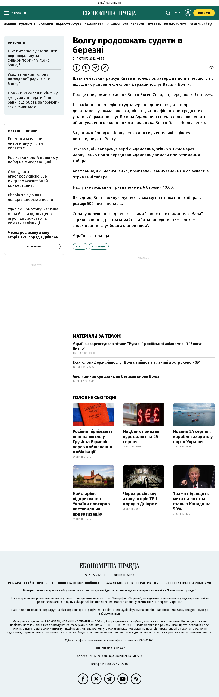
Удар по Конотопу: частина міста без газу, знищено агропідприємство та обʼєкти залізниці (33, 216)
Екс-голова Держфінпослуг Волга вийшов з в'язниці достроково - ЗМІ (137, 362)
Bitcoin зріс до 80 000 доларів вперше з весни (30, 197)
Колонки (45, 24)
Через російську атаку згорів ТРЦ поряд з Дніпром (140, 498)
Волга (80, 246)
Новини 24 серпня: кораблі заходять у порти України (193, 436)
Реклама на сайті (21, 583)
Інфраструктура (68, 24)
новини (10, 24)
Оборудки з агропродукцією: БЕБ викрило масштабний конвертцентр (28, 178)
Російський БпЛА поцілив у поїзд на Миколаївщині (33, 160)
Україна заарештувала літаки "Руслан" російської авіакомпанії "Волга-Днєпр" (138, 346)
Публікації (27, 24)
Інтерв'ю (154, 24)
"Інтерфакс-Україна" (126, 598)
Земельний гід (201, 24)
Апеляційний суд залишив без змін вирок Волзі (116, 376)
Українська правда (91, 235)
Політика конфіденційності (79, 583)
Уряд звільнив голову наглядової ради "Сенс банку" (29, 79)
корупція (98, 246)
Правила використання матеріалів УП (132, 583)
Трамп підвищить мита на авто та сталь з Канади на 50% (192, 501)
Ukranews (202, 94)
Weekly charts (175, 24)
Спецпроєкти (133, 24)
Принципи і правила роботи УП (187, 583)
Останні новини (22, 131)
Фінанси (113, 24)
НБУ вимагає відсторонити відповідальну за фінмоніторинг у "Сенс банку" (32, 58)
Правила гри (93, 24)
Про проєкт (46, 583)
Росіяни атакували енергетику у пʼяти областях (25, 143)
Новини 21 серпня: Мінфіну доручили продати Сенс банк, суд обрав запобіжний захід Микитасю (34, 100)
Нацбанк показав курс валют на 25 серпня (141, 436)
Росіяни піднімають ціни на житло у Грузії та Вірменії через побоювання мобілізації (93, 441)
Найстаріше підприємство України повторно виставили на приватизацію (91, 504)
